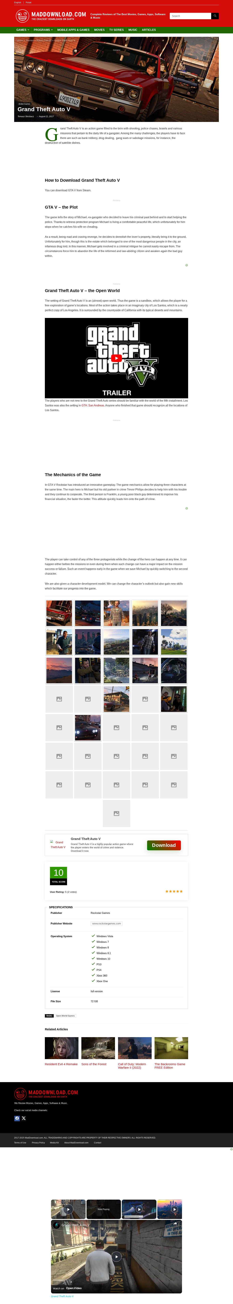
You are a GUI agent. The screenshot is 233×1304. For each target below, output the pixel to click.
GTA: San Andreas (93, 405)
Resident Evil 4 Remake (61, 1064)
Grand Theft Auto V (75, 1225)
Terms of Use (20, 1143)
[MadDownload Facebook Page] (17, 1118)
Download (164, 845)
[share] (175, 1223)
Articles (149, 29)
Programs (42, 29)
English (17, 2)
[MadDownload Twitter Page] (23, 1118)
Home (20, 40)
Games (21, 29)
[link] (56, 1225)
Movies (99, 29)
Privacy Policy (38, 1143)
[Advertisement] (116, 76)
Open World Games (65, 1016)
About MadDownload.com (76, 1143)
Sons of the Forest (93, 1064)
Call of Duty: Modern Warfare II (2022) (132, 1066)
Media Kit (54, 1143)
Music (132, 29)
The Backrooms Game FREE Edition (170, 1066)
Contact (97, 1143)
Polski (28, 2)
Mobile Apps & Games (73, 29)
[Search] (215, 16)
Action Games (44, 40)
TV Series (116, 29)
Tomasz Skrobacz (26, 116)
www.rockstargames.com (106, 923)
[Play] (139, 1209)
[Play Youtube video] (116, 358)
